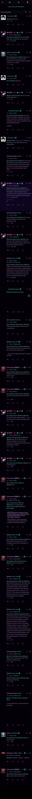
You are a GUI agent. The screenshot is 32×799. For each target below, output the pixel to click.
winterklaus (14, 52)
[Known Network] (18, 2)
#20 (12, 399)
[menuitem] (7, 24)
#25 (12, 545)
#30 (12, 565)
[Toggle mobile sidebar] (2, 2)
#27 (12, 640)
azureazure (11, 16)
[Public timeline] (9, 2)
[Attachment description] (29, 295)
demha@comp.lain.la (20, 156)
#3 (11, 41)
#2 (11, 21)
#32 (12, 741)
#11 (12, 223)
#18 (12, 377)
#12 (12, 246)
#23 (12, 446)
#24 (12, 64)
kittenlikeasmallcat (13, 111)
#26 (12, 598)
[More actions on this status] (7, 28)
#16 (15, 246)
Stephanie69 (20, 753)
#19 (15, 277)
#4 (13, 41)
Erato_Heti (15, 258)
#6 (15, 41)
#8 (11, 99)
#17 (17, 197)
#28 (12, 661)
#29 (12, 681)
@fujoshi (26, 324)
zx (22, 367)
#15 (12, 277)
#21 (12, 466)
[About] (27, 2)
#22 (12, 421)
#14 (15, 197)
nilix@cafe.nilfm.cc (15, 320)
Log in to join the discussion (16, 6)
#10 (12, 197)
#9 (11, 171)
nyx (20, 32)
